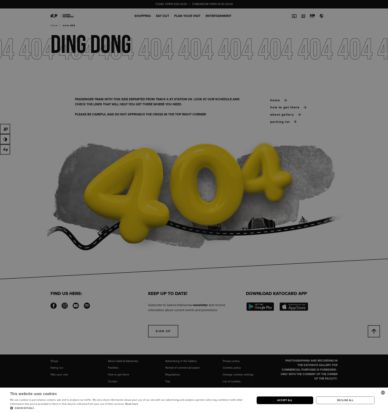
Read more (131, 404)
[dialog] (194, 206)
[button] (129, 408)
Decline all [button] (345, 400)
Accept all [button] (284, 400)
